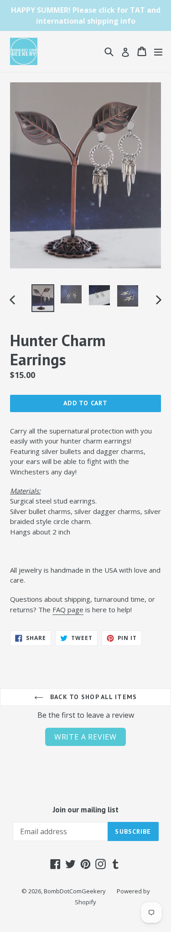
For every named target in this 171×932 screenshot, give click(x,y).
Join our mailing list (86, 809)
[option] (43, 298)
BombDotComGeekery (75, 891)
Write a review (85, 737)
